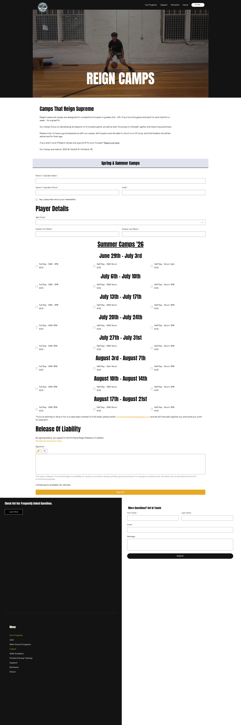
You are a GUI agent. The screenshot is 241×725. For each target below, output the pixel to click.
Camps (13, 649)
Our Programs (16, 635)
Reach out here (111, 143)
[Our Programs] (111, 635)
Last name (187, 513)
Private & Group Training (21, 658)
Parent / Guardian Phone (47, 187)
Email (125, 187)
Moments (14, 667)
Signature (40, 447)
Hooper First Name (44, 229)
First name (132, 513)
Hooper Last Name (130, 229)
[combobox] (120, 222)
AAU (12, 640)
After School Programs (20, 644)
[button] (186, 5)
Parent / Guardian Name (47, 176)
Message (131, 536)
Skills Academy (17, 653)
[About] (111, 671)
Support (13, 662)
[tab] (120, 163)
